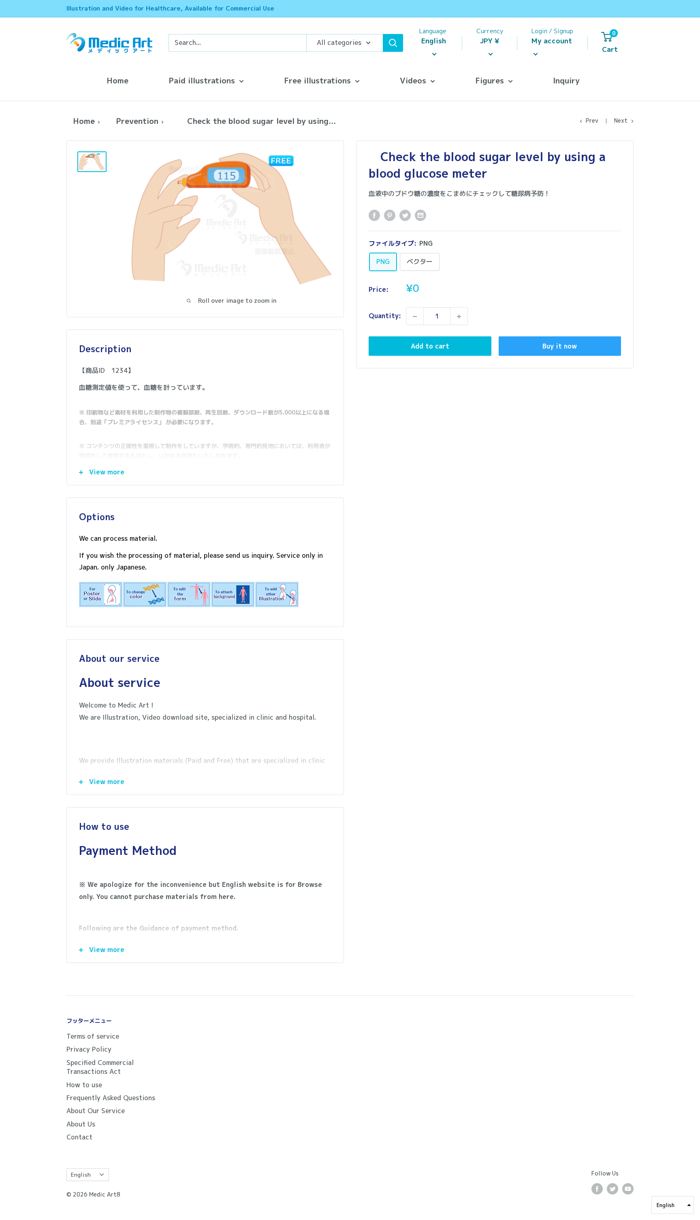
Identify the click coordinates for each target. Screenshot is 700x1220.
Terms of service (92, 1036)
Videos (413, 80)
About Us (80, 1124)
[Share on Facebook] (374, 215)
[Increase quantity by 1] (458, 316)
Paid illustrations (202, 80)
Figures (489, 80)
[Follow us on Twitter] (612, 1188)
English (81, 1174)
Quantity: (385, 316)
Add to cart (430, 346)
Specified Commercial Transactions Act (100, 1067)
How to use (84, 1084)
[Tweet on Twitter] (405, 215)
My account (551, 40)
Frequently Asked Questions (110, 1097)
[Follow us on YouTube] (628, 1188)
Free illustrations (317, 80)
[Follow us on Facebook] (597, 1188)
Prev (592, 120)
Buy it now (559, 346)
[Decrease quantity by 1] (414, 316)
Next (620, 120)
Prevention (137, 120)
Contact (79, 1137)
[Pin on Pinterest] (389, 215)
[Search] (393, 43)
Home (117, 80)
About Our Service (95, 1110)
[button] (672, 1205)
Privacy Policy (88, 1049)
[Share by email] (420, 215)
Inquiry (566, 80)
